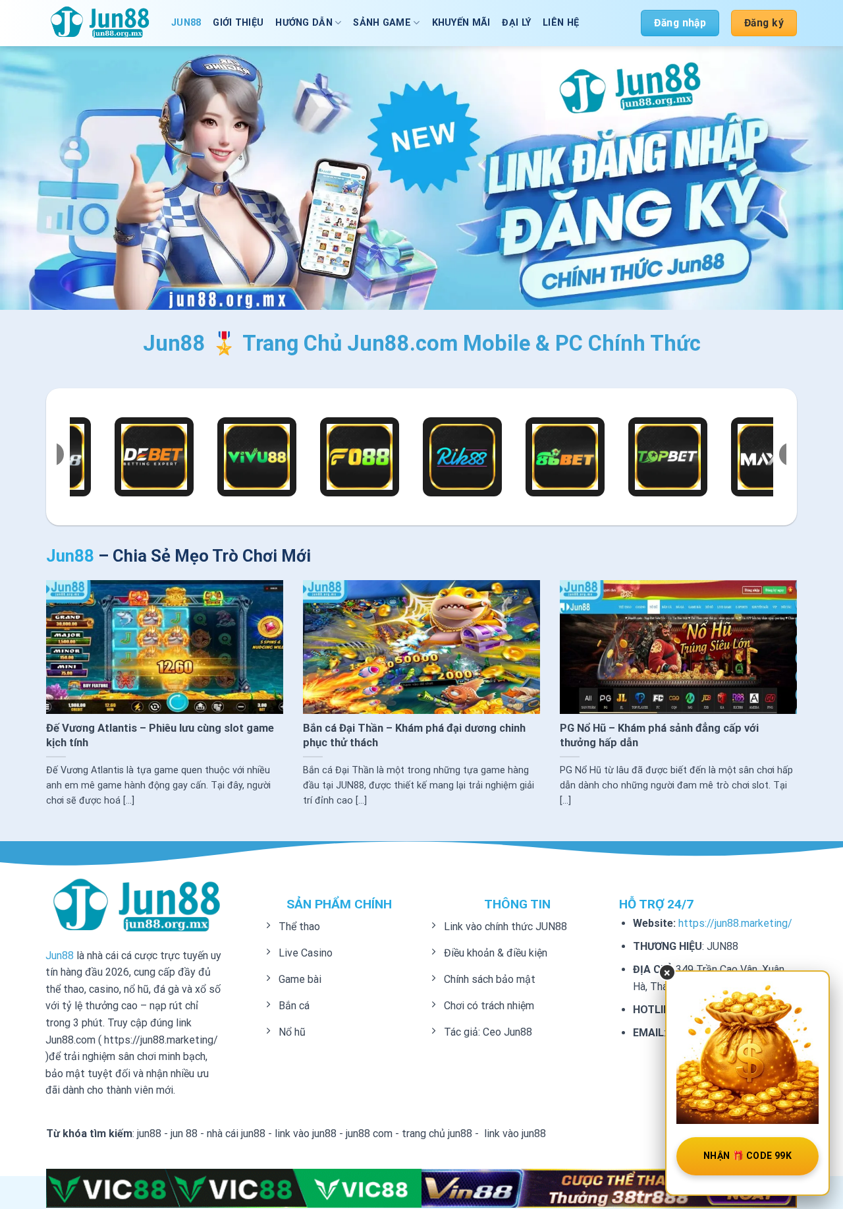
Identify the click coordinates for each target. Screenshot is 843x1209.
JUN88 (186, 22)
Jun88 (59, 955)
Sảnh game (382, 22)
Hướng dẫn (304, 22)
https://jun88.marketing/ (735, 923)
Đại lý (516, 22)
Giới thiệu (238, 22)
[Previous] (68, 662)
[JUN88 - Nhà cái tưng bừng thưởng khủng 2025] (98, 22)
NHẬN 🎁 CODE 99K (747, 1155)
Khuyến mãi (461, 22)
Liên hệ (561, 22)
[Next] (774, 662)
